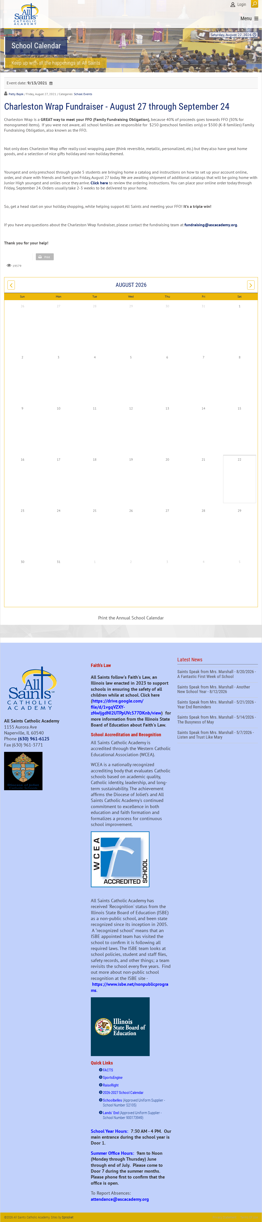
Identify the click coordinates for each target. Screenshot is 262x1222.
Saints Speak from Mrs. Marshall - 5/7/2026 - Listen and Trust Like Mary (217, 735)
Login (241, 4)
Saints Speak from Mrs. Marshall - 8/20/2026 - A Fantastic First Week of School (217, 674)
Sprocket (67, 1217)
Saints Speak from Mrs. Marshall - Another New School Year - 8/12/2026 (217, 690)
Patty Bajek (16, 94)
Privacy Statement (224, 1217)
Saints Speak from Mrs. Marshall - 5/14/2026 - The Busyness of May (217, 720)
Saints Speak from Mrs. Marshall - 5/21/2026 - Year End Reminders (217, 705)
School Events (83, 94)
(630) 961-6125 (33, 739)
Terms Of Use (249, 1217)
